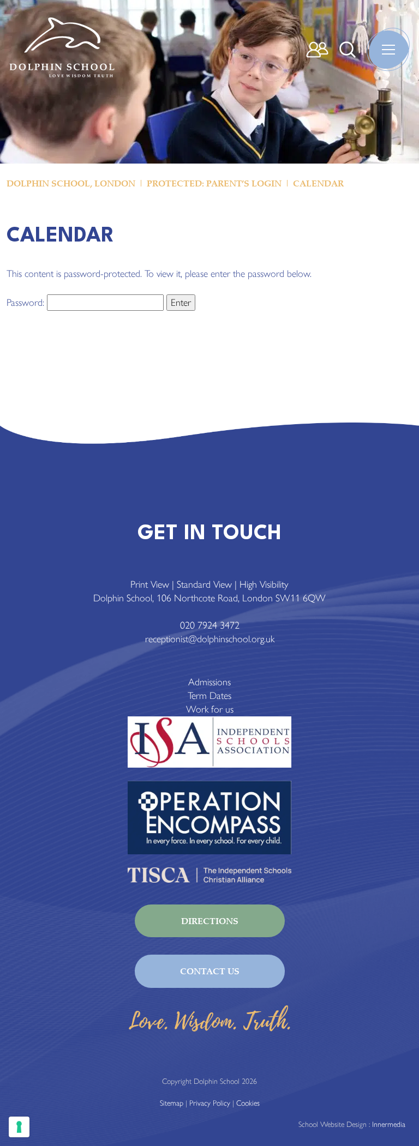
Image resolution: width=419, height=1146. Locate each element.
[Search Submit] (347, 49)
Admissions (209, 682)
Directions (209, 921)
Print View (149, 584)
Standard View (204, 584)
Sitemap (171, 1103)
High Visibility (264, 584)
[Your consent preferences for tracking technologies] (19, 1127)
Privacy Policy (209, 1103)
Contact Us (210, 971)
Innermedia (388, 1124)
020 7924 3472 (210, 625)
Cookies (248, 1103)
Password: (27, 303)
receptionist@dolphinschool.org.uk (209, 639)
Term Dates (209, 696)
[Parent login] (317, 49)
